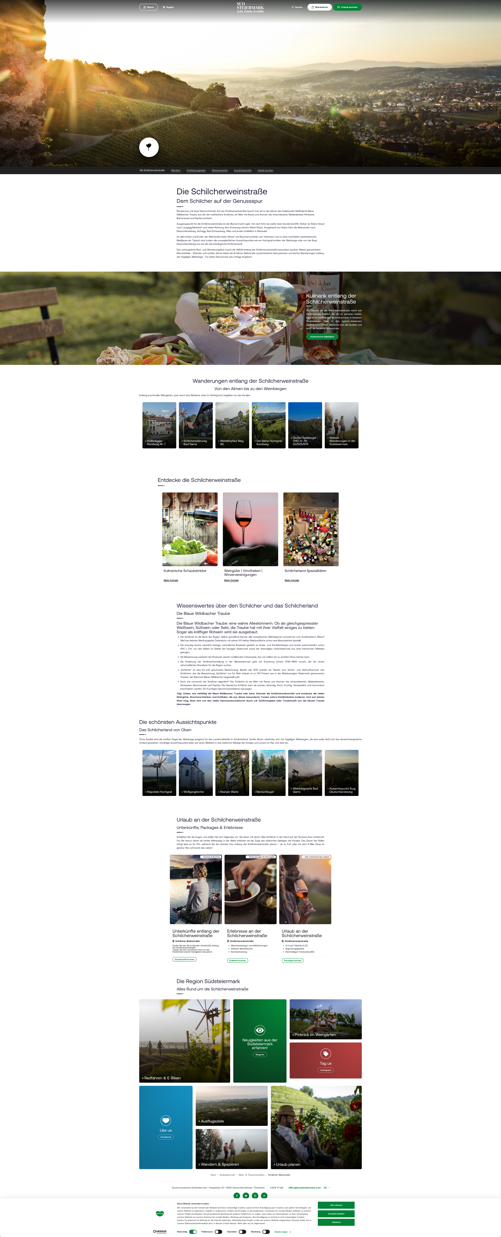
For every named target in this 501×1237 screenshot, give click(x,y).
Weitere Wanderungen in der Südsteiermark (341, 441)
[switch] (218, 1232)
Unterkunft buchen (184, 959)
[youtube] (246, 1196)
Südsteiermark (227, 1174)
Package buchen (292, 960)
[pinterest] (264, 1196)
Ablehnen (336, 1222)
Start (213, 1174)
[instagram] (255, 1196)
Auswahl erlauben (336, 1214)
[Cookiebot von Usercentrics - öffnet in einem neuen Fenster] (159, 1232)
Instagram (325, 1070)
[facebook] (237, 1196)
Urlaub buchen (349, 7)
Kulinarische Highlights (322, 336)
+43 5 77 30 (276, 1187)
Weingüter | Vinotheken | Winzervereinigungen (243, 572)
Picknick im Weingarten (314, 1034)
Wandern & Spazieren (218, 1164)
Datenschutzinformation (196, 1223)
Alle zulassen (336, 1205)
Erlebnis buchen (237, 960)
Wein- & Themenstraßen (251, 1174)
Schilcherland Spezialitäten (305, 571)
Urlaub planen (286, 1164)
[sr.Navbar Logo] (250, 7)
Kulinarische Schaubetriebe (185, 571)
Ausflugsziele (211, 1121)
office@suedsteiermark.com (304, 1187)
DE (325, 1187)
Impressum (259, 1223)
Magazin (260, 1054)
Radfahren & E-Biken (161, 1078)
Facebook (166, 1137)
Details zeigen (281, 1232)
